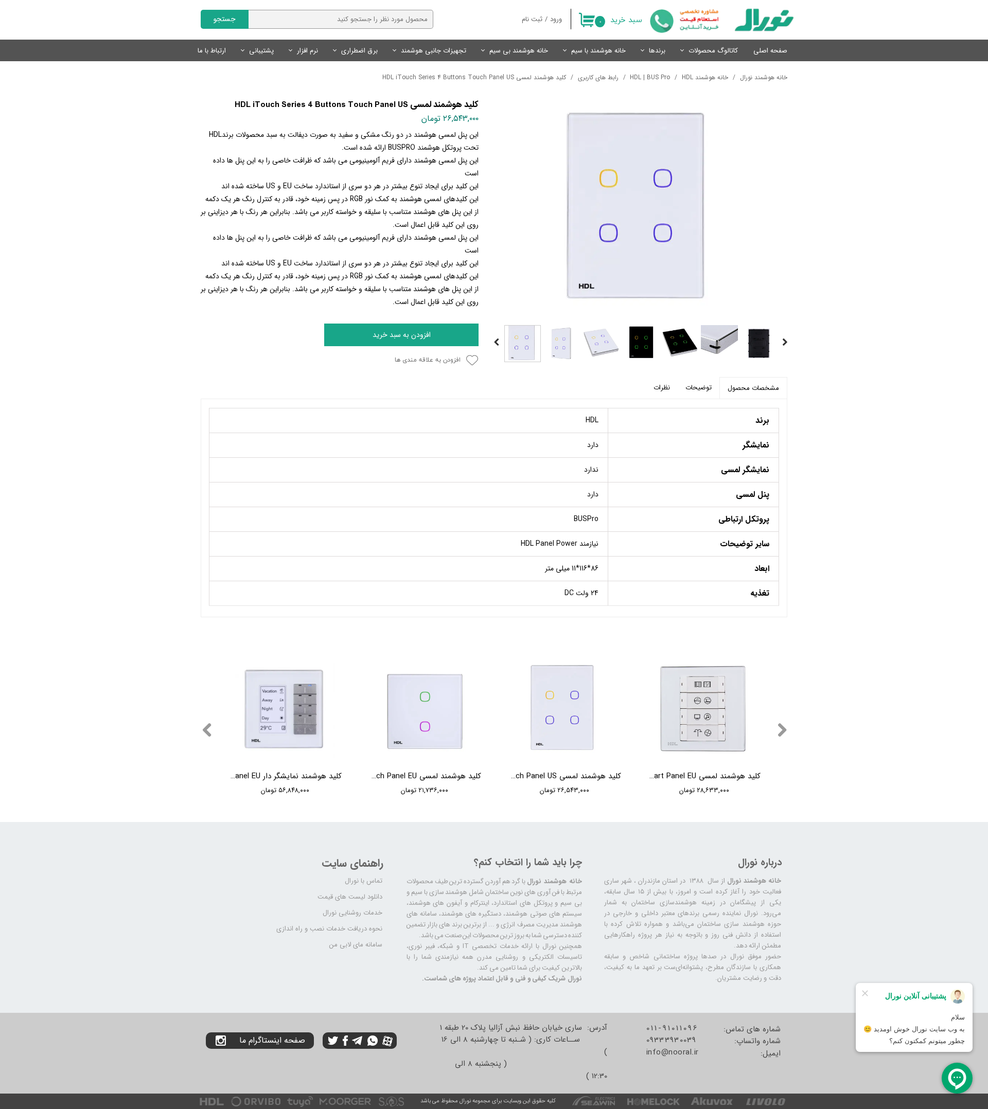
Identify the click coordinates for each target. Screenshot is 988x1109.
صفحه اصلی (770, 50)
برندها (657, 50)
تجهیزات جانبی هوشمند (433, 50)
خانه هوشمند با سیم (598, 50)
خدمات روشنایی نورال (352, 912)
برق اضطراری (359, 50)
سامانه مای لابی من (355, 944)
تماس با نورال (363, 880)
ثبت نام (532, 19)
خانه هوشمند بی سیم (518, 50)
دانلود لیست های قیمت (349, 896)
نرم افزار (307, 50)
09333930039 (671, 1040)
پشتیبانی (261, 50)
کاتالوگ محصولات (713, 50)
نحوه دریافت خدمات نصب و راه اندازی (329, 928)
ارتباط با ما (212, 50)
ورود (556, 19)
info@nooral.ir (672, 1052)
